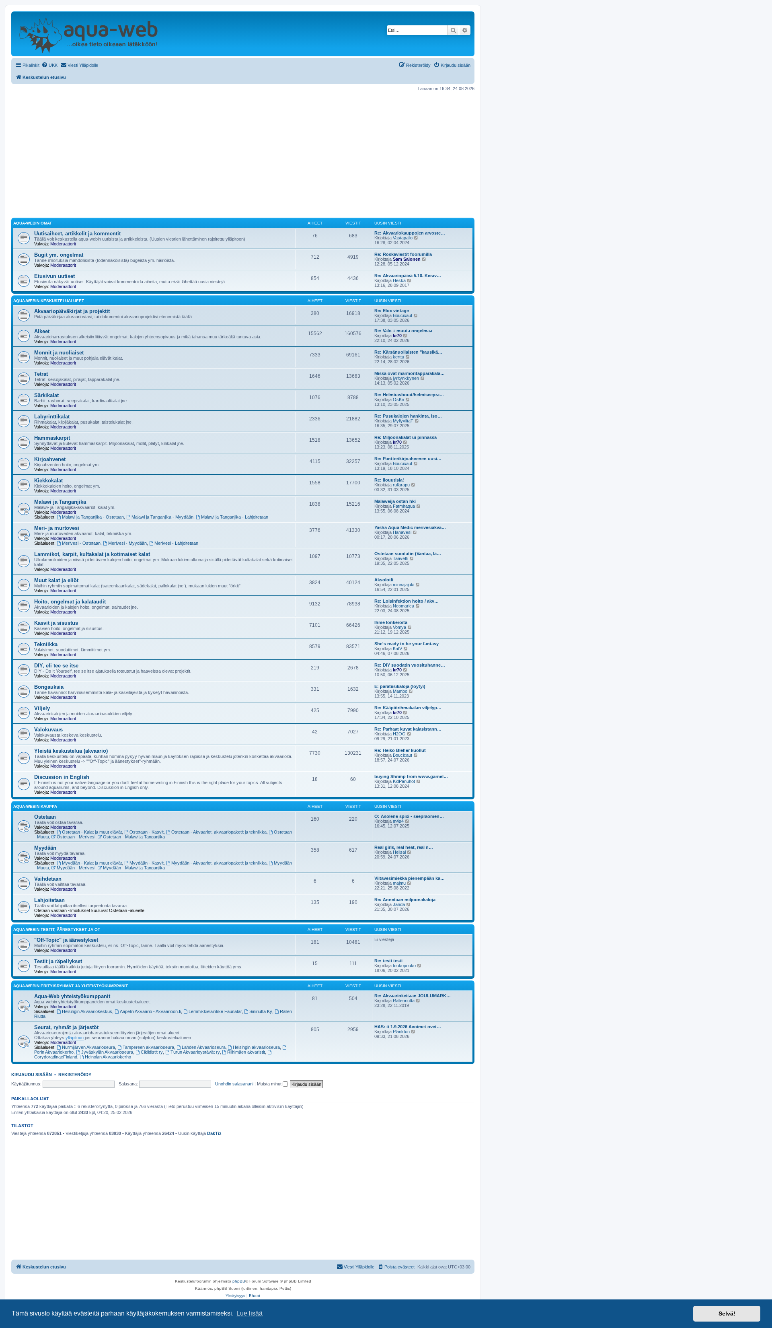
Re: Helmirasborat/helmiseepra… (409, 394)
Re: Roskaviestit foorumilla (403, 254)
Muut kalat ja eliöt (56, 580)
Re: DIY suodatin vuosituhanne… (409, 665)
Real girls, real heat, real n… (403, 847)
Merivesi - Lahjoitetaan (176, 543)
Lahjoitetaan (49, 900)
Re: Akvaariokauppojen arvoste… (409, 233)
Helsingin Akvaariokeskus (87, 1011)
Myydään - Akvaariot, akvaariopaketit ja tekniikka (219, 863)
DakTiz (214, 1133)
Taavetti (400, 558)
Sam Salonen (407, 259)
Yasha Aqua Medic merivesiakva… (410, 527)
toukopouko (404, 965)
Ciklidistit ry (152, 1052)
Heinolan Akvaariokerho (108, 1056)
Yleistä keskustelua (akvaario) (71, 751)
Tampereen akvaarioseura (148, 1047)
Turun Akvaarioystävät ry (195, 1052)
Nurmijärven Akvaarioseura (88, 1047)
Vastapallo (403, 237)
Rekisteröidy (74, 1074)
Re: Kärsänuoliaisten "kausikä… (408, 352)
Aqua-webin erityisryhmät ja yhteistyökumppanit (70, 986)
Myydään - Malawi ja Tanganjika (134, 867)
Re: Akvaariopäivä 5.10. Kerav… (407, 275)
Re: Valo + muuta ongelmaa (403, 330)
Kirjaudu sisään (31, 1074)
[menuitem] (49, 65)
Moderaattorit (63, 243)
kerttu (398, 356)
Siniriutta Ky (260, 1011)
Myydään (45, 848)
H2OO (399, 733)
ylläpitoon (75, 1037)
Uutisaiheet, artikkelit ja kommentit (77, 234)
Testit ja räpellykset (58, 961)
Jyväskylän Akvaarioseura (107, 1052)
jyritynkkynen (406, 378)
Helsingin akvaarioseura (256, 1047)
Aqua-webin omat (32, 223)
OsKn (398, 399)
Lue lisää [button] (249, 1313)
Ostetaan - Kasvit (146, 832)
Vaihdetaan (48, 879)
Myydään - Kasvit (146, 863)
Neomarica (403, 605)
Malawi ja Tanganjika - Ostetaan (93, 517)
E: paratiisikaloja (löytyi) (399, 686)
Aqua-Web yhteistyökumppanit (72, 996)
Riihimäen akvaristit (246, 1052)
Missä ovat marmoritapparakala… (409, 373)
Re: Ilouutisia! (389, 480)
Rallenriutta (404, 1000)
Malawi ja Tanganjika (60, 502)
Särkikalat (46, 395)
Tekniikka (45, 644)
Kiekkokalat (48, 481)
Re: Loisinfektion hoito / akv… (406, 601)
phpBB (238, 1281)
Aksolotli (383, 579)
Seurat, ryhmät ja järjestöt (66, 1027)
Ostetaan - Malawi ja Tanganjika (134, 836)
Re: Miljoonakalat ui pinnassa (405, 437)
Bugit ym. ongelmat (58, 255)
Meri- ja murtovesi (56, 528)
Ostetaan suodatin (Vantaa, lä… (407, 553)
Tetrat (41, 374)
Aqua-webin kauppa (35, 806)
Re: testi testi (388, 960)
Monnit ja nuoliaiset (59, 353)
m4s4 (398, 821)
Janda (399, 904)
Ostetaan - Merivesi (76, 836)
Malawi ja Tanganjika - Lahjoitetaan (234, 517)
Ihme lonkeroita (390, 622)
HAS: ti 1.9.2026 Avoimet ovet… (407, 1026)
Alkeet (41, 331)
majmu (399, 883)
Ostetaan (45, 817)
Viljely (42, 708)
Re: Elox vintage (391, 310)
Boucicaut (402, 315)
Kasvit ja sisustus (56, 623)
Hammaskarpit (52, 438)
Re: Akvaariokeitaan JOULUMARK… (412, 995)
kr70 (397, 335)
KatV (397, 648)
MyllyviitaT (403, 420)
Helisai (399, 852)
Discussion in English (61, 777)
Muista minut (270, 1083)
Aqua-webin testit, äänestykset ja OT (56, 929)
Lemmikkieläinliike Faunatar (215, 1011)
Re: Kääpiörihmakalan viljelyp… (407, 707)
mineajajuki (403, 584)
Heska (399, 280)
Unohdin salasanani (234, 1083)
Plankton (401, 1031)
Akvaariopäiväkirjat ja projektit (72, 311)
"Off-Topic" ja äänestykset (66, 940)
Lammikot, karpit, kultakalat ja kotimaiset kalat (92, 554)
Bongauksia (49, 687)
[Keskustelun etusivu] (88, 33)
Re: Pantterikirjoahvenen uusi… (407, 458)
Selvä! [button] (727, 1313)
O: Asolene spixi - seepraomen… (409, 816)
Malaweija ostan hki (395, 501)
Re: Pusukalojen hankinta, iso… (408, 416)
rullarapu (401, 484)
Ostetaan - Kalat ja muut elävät (92, 832)
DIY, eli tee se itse (56, 666)
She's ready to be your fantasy (406, 643)
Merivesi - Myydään (127, 543)
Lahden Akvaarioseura (204, 1047)
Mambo (400, 691)
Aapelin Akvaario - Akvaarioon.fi (150, 1011)
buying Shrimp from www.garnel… (411, 776)
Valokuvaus (48, 730)
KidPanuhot (404, 781)
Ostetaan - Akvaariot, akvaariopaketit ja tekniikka (219, 832)
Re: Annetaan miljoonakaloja (404, 899)
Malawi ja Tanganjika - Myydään (162, 517)
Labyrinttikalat (52, 417)
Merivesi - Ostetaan (81, 543)
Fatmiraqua (404, 506)
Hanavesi (402, 532)
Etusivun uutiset (54, 276)
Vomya (399, 627)
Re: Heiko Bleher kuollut (400, 750)
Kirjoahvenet (50, 459)
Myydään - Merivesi (76, 867)
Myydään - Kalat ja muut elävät (92, 863)
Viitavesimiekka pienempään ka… (409, 878)
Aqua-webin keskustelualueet (48, 301)
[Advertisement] (242, 154)
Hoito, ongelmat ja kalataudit (70, 602)
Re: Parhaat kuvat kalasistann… (407, 729)
